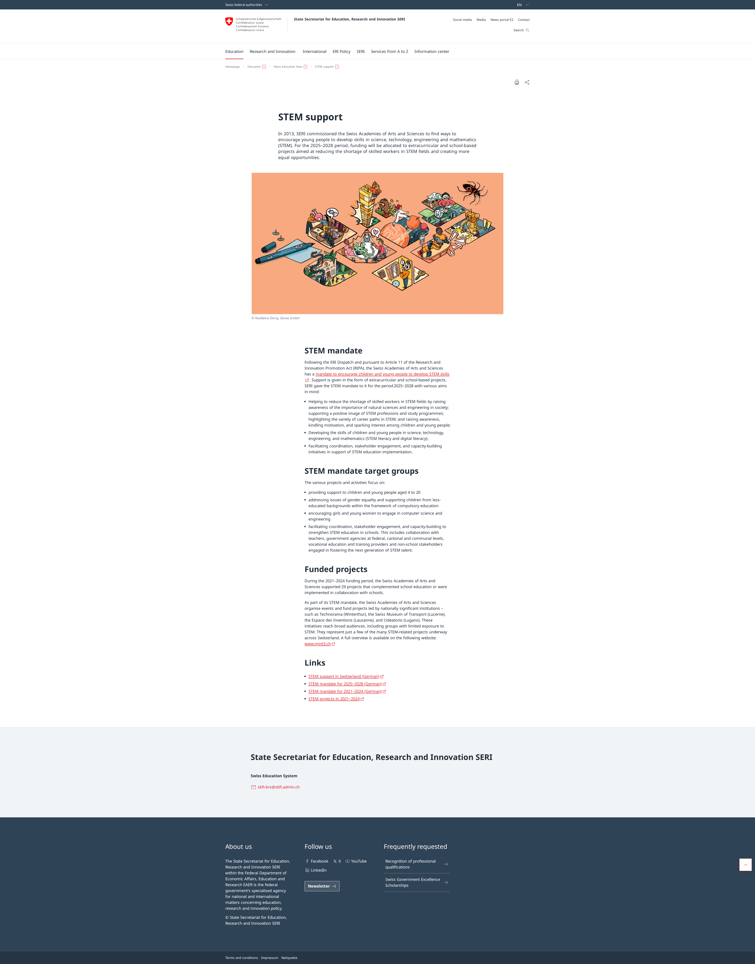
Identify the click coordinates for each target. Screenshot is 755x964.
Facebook (319, 861)
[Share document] (527, 82)
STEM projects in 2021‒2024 (334, 698)
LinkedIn (319, 870)
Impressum (269, 958)
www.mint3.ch (318, 643)
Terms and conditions (241, 958)
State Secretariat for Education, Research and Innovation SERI (349, 19)
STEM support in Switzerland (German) (343, 676)
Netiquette (289, 958)
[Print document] (517, 82)
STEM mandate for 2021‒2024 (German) (345, 691)
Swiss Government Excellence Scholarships (412, 882)
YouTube (359, 861)
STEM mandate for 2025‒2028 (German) (345, 683)
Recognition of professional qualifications (410, 864)
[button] (234, 51)
